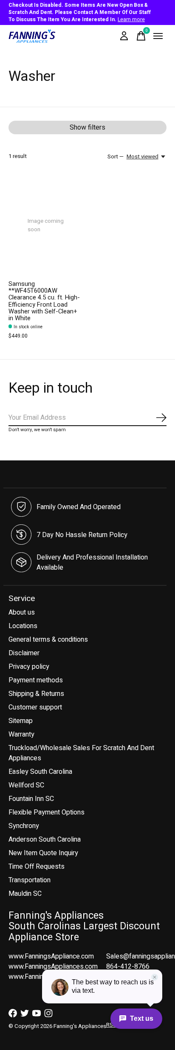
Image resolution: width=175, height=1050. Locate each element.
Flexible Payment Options (46, 812)
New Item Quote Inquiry (43, 853)
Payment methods (35, 680)
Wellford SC (26, 785)
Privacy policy (28, 667)
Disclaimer (24, 653)
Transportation (29, 880)
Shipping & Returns (36, 694)
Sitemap (20, 721)
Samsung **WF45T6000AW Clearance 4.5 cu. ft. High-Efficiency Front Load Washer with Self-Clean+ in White (44, 301)
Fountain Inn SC (31, 799)
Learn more (131, 19)
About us (21, 612)
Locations (22, 626)
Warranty (21, 734)
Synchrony (23, 826)
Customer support (35, 707)
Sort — (115, 156)
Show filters (87, 127)
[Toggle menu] (158, 36)
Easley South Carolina (40, 772)
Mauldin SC (25, 894)
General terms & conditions (48, 639)
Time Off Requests (36, 867)
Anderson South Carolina (44, 839)
